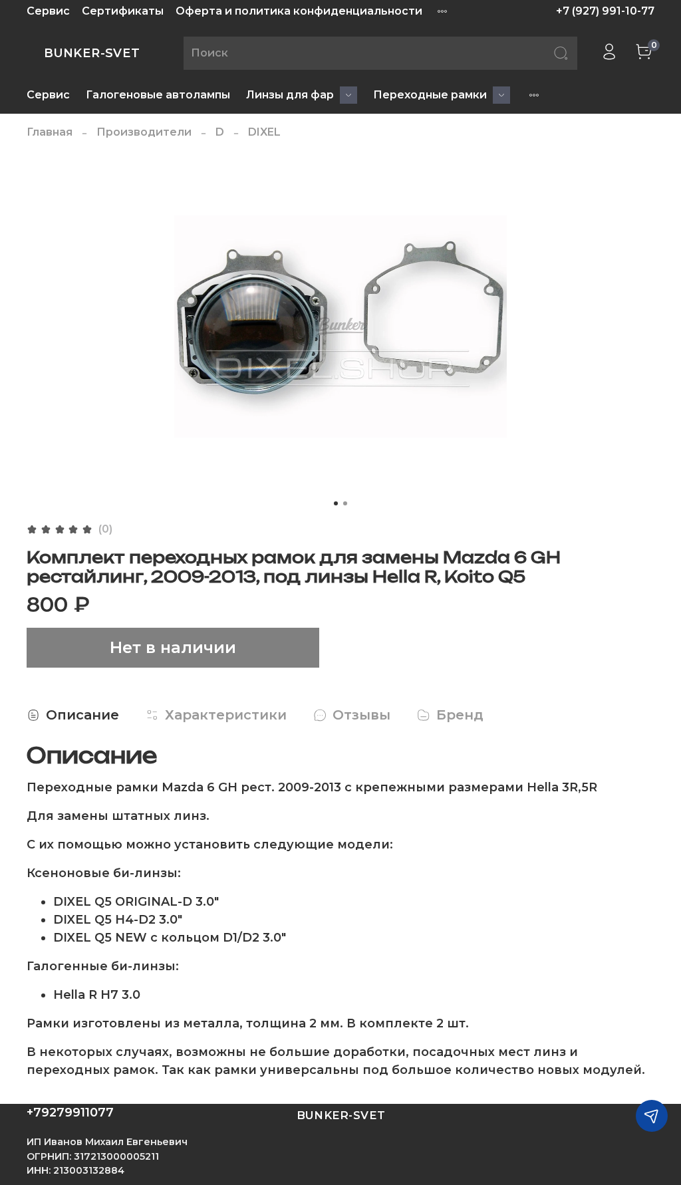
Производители (144, 132)
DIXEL (264, 132)
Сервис (48, 11)
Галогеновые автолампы (158, 94)
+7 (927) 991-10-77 (605, 11)
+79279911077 (70, 1112)
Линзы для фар (290, 94)
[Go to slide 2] (345, 503)
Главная (49, 132)
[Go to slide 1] (336, 503)
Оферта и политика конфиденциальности (299, 11)
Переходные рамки (430, 94)
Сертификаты (123, 11)
